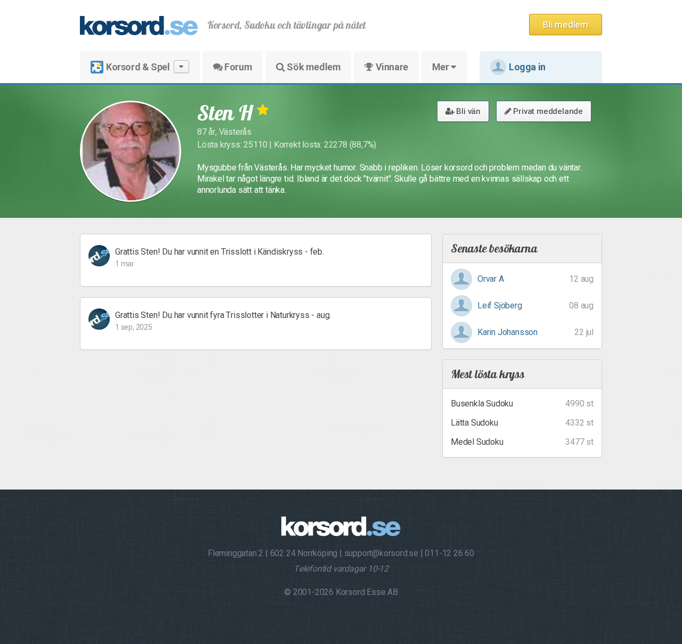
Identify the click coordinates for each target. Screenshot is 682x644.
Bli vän (467, 111)
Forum (238, 66)
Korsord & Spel (137, 66)
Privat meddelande (547, 111)
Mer (441, 66)
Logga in (527, 66)
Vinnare (391, 66)
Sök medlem (313, 66)
